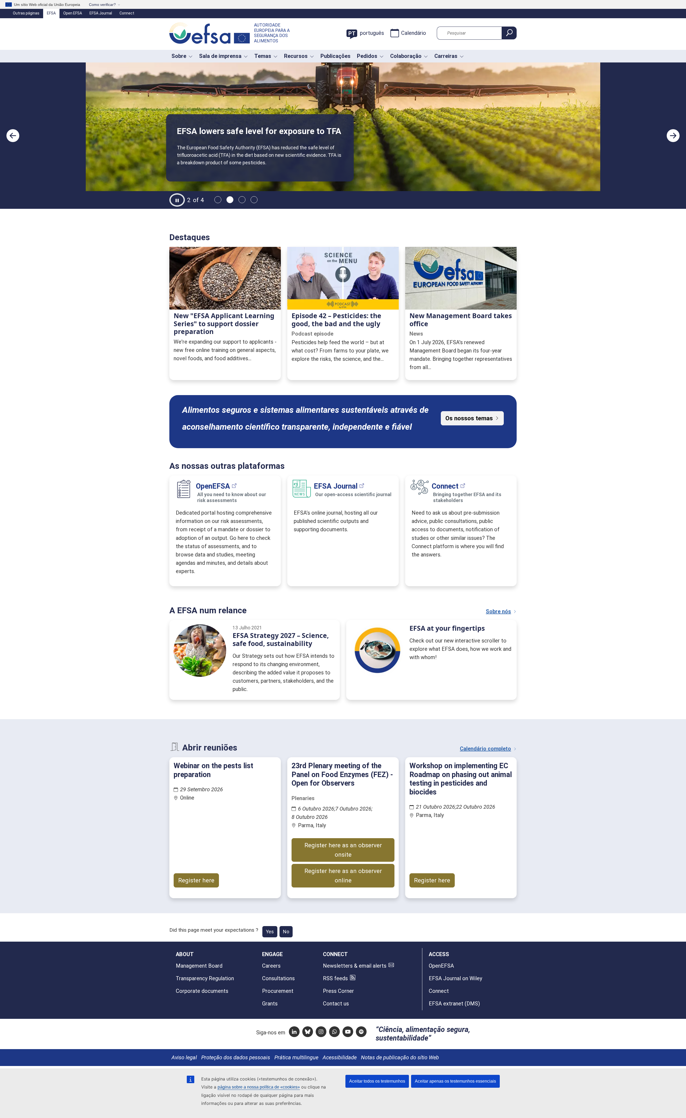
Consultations (278, 978)
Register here (196, 880)
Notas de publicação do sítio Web (400, 1057)
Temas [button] (262, 56)
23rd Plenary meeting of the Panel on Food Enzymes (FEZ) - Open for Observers (342, 775)
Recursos (296, 56)
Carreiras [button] (445, 56)
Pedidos (367, 56)
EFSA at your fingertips (447, 628)
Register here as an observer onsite (343, 850)
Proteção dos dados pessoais (235, 1057)
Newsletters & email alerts (354, 966)
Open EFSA (72, 13)
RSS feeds (335, 978)
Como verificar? (102, 4)
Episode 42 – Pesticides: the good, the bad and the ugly (336, 319)
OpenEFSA (213, 486)
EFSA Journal (101, 13)
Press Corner (338, 991)
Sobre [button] (179, 56)
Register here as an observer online (343, 875)
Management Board (199, 966)
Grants (270, 1003)
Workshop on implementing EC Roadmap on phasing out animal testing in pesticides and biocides (460, 779)
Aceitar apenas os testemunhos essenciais (455, 1081)
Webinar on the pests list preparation (213, 770)
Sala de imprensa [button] (220, 56)
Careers (271, 966)
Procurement (277, 991)
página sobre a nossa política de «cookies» (259, 1087)
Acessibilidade (340, 1057)
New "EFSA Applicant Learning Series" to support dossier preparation (224, 323)
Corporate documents (202, 991)
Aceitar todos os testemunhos (377, 1081)
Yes (270, 931)
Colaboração (406, 56)
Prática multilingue (296, 1057)
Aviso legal (184, 1057)
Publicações (335, 56)
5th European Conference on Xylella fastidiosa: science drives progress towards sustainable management (271, 118)
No (286, 931)
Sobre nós (498, 611)
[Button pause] (177, 200)
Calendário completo (485, 748)
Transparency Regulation (205, 978)
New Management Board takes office (460, 319)
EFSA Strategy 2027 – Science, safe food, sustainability (281, 639)
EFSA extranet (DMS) (454, 1003)
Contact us (336, 1003)
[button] (13, 135)
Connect (127, 13)
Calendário (413, 33)
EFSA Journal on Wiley (455, 978)
